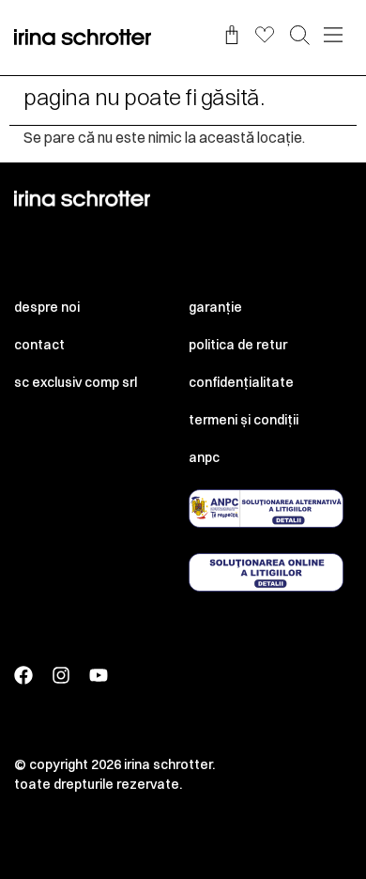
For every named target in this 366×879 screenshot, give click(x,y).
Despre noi (47, 307)
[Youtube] (98, 675)
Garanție (215, 307)
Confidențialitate (241, 382)
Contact (39, 344)
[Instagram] (61, 675)
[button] (300, 37)
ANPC (204, 457)
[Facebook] (23, 675)
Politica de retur (238, 344)
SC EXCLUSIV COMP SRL (75, 382)
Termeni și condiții (243, 419)
